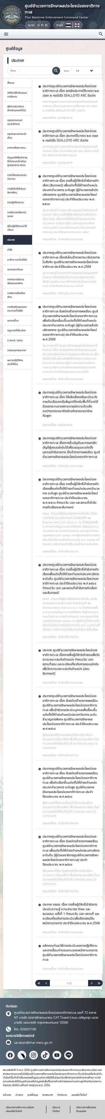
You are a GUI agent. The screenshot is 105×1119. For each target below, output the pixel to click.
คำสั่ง (9, 249)
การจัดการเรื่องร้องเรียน (16, 294)
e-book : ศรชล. (15, 340)
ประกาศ (11, 239)
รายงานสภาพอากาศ (16, 350)
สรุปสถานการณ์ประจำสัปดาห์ (14, 121)
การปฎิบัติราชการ (15, 202)
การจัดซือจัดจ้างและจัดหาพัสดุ (16, 190)
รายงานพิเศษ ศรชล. (16, 147)
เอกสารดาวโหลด (15, 269)
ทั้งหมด (10, 82)
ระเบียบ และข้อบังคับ (17, 259)
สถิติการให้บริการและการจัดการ (17, 94)
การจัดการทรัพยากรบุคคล (16, 214)
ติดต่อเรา (62, 1095)
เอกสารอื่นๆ (13, 320)
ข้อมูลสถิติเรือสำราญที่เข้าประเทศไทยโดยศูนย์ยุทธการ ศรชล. (17, 161)
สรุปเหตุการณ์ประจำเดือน (16, 135)
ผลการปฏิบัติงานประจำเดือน (15, 361)
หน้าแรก (7, 1095)
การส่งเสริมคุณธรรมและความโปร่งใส (17, 308)
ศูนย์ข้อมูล (32, 1095)
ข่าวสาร (19, 1095)
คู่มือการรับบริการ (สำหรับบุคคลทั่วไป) (16, 108)
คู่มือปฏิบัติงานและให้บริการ (17, 227)
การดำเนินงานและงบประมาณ (17, 176)
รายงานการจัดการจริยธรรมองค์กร (15, 281)
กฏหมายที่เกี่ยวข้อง (16, 330)
